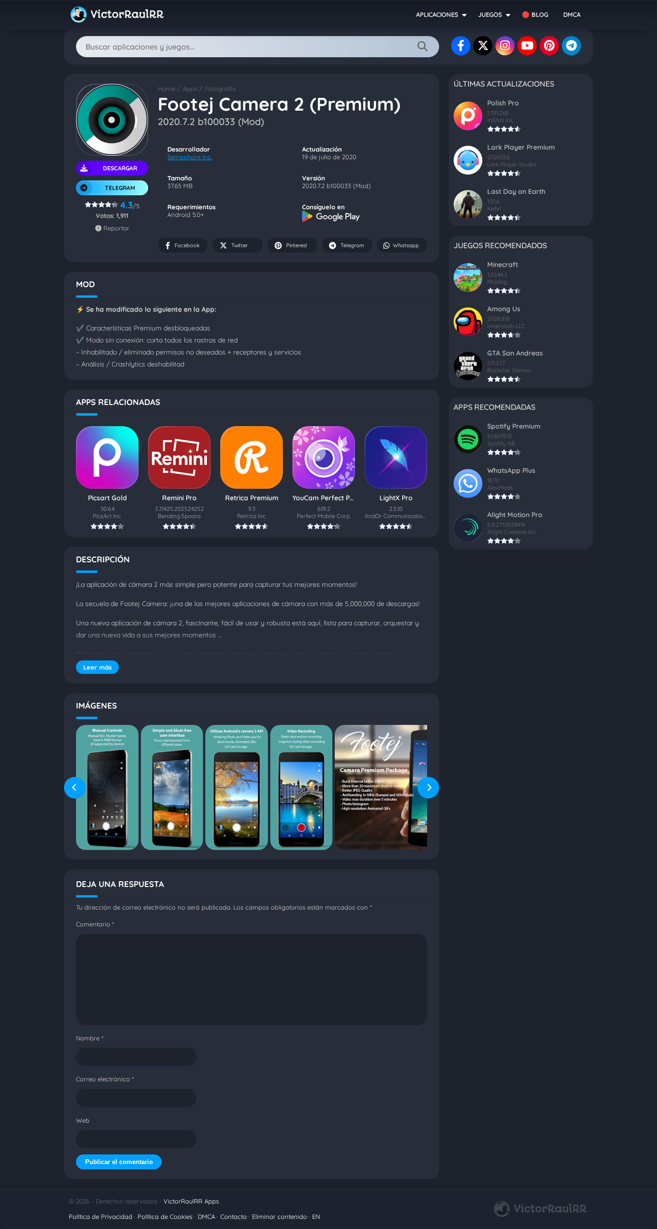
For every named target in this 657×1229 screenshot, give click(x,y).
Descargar (120, 168)
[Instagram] (505, 45)
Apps (190, 88)
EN (316, 1216)
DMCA (572, 14)
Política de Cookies (165, 1216)
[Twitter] (483, 45)
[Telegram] (571, 45)
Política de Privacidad (100, 1216)
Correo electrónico (105, 1079)
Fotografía (220, 88)
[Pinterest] (549, 45)
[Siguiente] (428, 787)
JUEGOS (490, 14)
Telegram (352, 245)
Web (82, 1120)
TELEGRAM (120, 187)
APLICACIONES (437, 14)
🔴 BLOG (535, 14)
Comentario (95, 924)
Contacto (233, 1216)
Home (166, 88)
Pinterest (296, 245)
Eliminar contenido (279, 1216)
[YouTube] (527, 45)
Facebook (187, 245)
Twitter (239, 245)
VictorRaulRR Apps (191, 1201)
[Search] (422, 46)
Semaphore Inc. (189, 157)
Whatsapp (406, 245)
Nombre (89, 1038)
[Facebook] (460, 45)
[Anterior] (75, 787)
